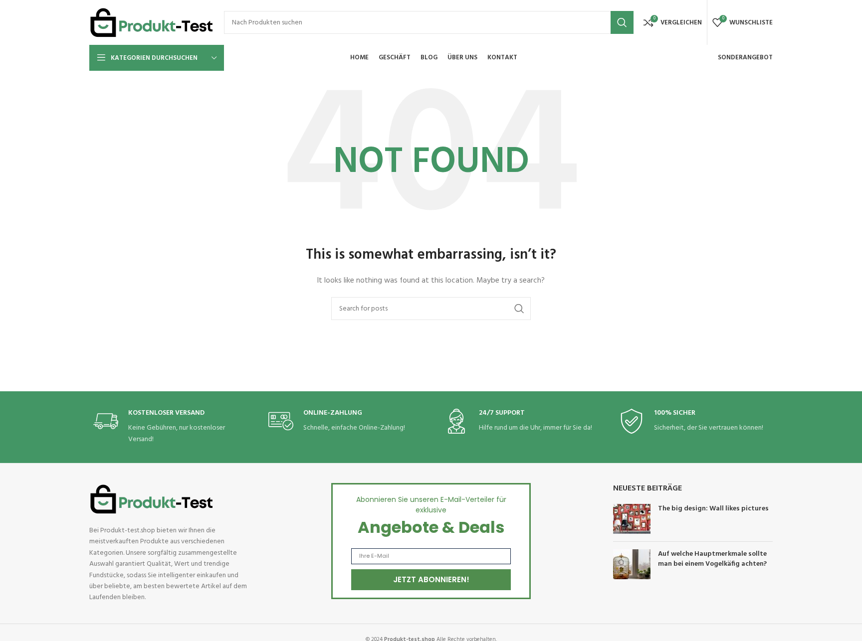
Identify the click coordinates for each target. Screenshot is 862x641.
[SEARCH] (622, 22)
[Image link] (151, 499)
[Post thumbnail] (631, 519)
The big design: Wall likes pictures (713, 508)
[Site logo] (151, 22)
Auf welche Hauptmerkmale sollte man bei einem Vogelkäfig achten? (712, 559)
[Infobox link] (168, 427)
